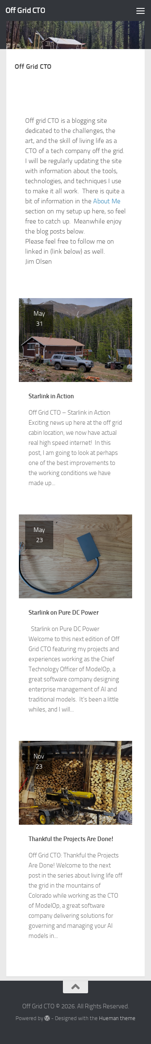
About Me (106, 201)
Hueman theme (117, 1018)
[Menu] (140, 10)
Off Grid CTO (25, 10)
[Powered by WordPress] (47, 1018)
